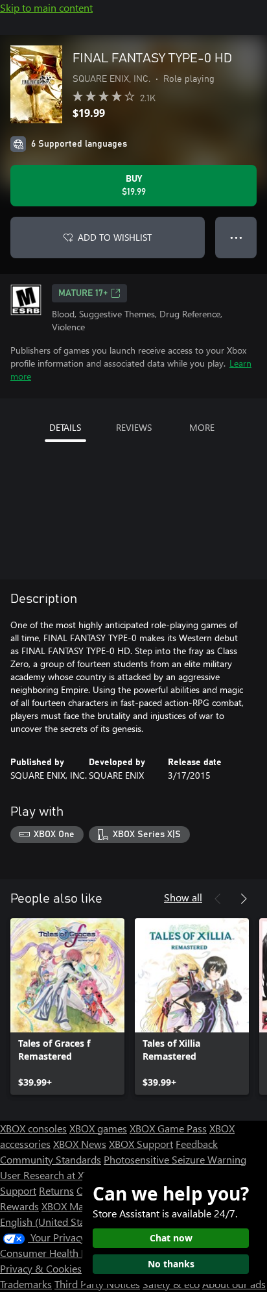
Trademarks (26, 1284)
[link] (67, 1006)
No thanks (171, 1264)
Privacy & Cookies (41, 1268)
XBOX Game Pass (168, 1128)
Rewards (19, 1206)
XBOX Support (141, 1144)
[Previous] (218, 899)
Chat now (171, 1238)
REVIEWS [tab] (134, 427)
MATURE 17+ (83, 293)
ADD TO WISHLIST (115, 237)
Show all (183, 897)
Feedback (197, 1144)
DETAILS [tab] (65, 427)
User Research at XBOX (53, 1175)
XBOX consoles (33, 1128)
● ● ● (236, 237)
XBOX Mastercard (80, 1206)
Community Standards (50, 1159)
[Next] (244, 899)
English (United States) (50, 1221)
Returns (56, 1190)
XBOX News (79, 1144)
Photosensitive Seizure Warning (175, 1159)
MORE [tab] (202, 427)
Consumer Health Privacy (56, 1253)
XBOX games (98, 1128)
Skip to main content (46, 7)
